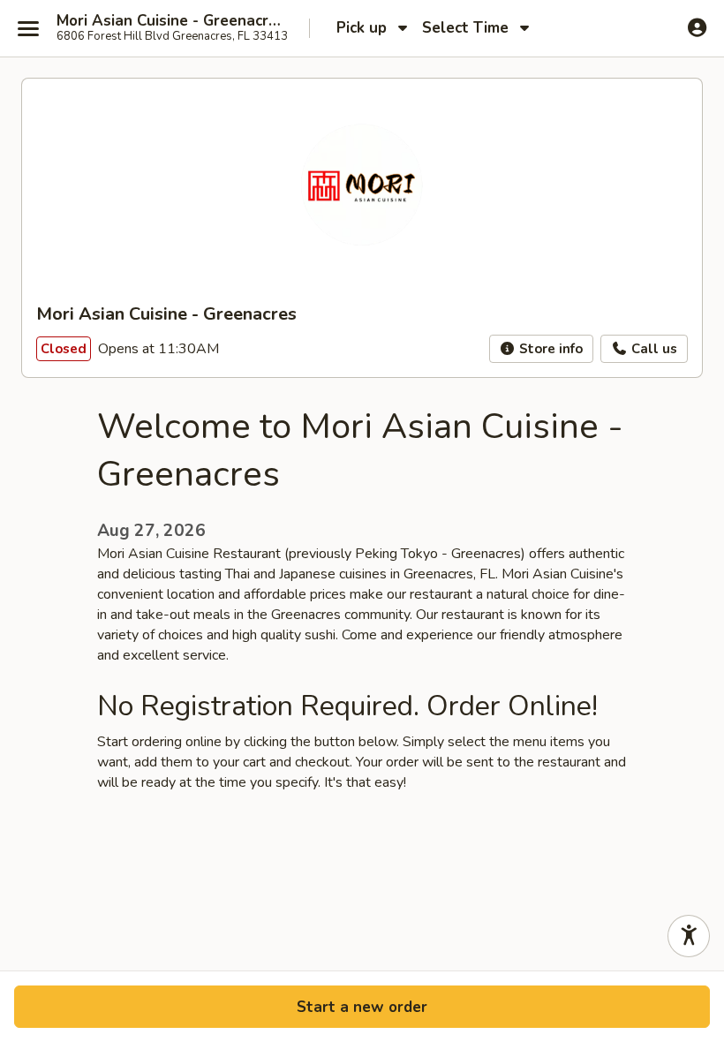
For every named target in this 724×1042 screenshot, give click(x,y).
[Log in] (697, 27)
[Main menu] (28, 28)
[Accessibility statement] (688, 936)
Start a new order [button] (362, 1007)
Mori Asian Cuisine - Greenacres (170, 21)
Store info (549, 349)
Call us (652, 349)
